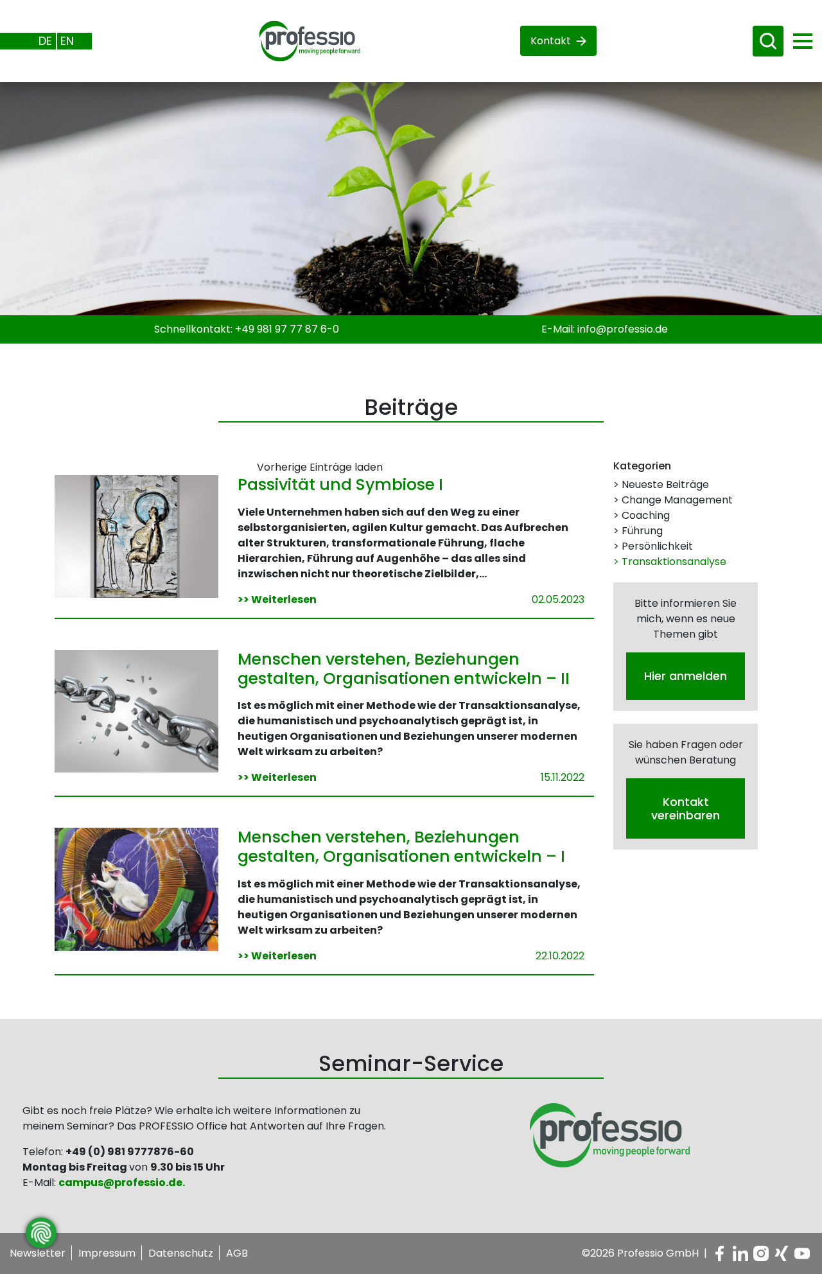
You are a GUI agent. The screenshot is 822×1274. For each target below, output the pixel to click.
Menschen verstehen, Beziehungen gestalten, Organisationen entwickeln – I (401, 847)
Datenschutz (180, 1253)
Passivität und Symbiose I (340, 484)
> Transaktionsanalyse (669, 561)
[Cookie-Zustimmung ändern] (41, 1232)
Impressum (107, 1253)
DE (45, 41)
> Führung (638, 530)
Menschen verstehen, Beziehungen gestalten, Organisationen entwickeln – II (404, 669)
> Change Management (673, 500)
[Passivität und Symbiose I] (136, 535)
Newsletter (38, 1253)
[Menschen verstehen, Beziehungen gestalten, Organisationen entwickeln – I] (136, 888)
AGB (237, 1253)
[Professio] (299, 40)
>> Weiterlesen (277, 599)
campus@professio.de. (121, 1182)
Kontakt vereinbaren (685, 808)
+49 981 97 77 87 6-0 (287, 329)
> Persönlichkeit (653, 546)
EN (67, 41)
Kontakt (550, 40)
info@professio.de (622, 329)
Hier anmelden (685, 676)
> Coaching (641, 515)
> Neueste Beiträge (661, 484)
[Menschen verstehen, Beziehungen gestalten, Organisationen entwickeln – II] (136, 710)
